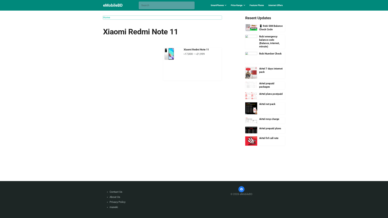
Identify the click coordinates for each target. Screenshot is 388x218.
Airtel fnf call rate (268, 138)
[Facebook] (241, 189)
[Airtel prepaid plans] (251, 130)
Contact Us (116, 191)
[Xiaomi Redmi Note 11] (172, 54)
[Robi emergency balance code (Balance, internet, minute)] (251, 41)
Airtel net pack (267, 104)
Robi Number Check (270, 53)
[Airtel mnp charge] (251, 120)
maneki (114, 207)
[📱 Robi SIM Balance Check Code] (251, 27)
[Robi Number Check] (251, 58)
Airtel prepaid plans (270, 128)
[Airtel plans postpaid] (251, 95)
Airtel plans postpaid (271, 93)
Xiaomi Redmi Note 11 (196, 49)
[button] (225, 5)
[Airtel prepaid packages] (251, 85)
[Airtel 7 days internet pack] (251, 73)
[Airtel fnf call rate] (251, 141)
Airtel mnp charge (269, 119)
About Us (115, 196)
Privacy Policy (117, 201)
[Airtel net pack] (251, 108)
